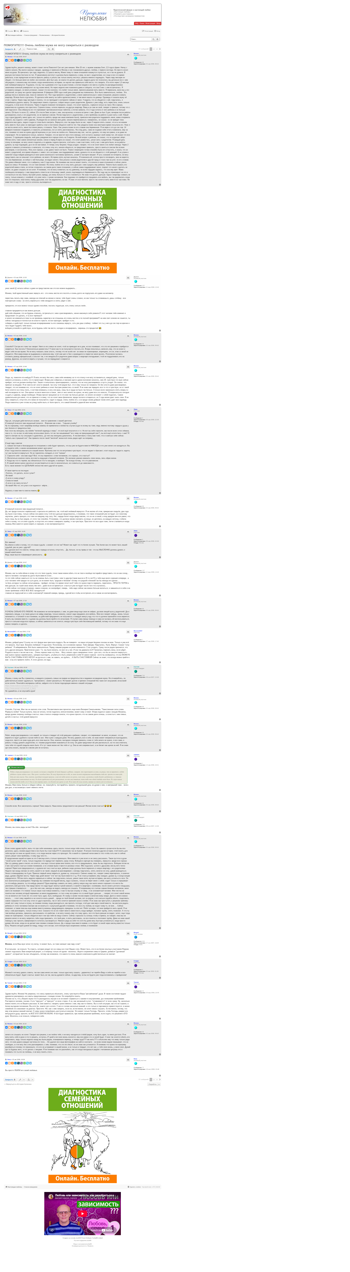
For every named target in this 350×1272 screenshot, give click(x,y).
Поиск (142, 23)
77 (143, 1067)
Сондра (136, 961)
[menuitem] (16, 31)
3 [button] (156, 49)
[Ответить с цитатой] (128, 54)
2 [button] (153, 49)
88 (143, 62)
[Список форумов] (18, 14)
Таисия (136, 982)
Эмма (135, 409)
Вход (158, 23)
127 (143, 285)
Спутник (136, 667)
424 (143, 941)
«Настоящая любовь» (122, 12)
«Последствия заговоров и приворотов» (129, 16)
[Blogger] (9, 60)
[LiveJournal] (18, 60)
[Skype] (27, 60)
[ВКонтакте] (6, 60)
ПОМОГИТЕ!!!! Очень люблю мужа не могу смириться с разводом (51, 45)
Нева (135, 1059)
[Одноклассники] (12, 60)
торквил (136, 754)
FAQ (136, 23)
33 (143, 991)
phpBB (78, 1238)
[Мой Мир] (15, 60)
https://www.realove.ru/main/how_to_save (21, 686)
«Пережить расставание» (123, 14)
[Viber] (21, 60)
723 (143, 675)
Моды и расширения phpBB (82, 1244)
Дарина (136, 277)
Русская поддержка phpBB (82, 1240)
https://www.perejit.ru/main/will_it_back (20, 688)
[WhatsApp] (24, 60)
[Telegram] (30, 60)
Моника (136, 53)
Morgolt (136, 932)
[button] (160, 49)
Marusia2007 (138, 631)
